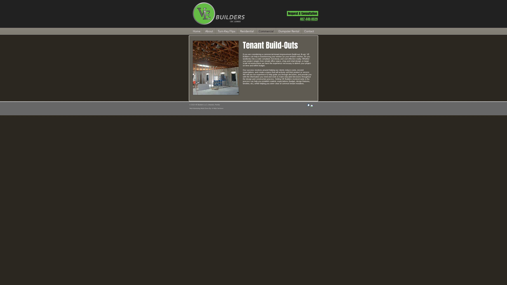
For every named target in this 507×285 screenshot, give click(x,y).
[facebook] (312, 106)
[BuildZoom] (308, 105)
